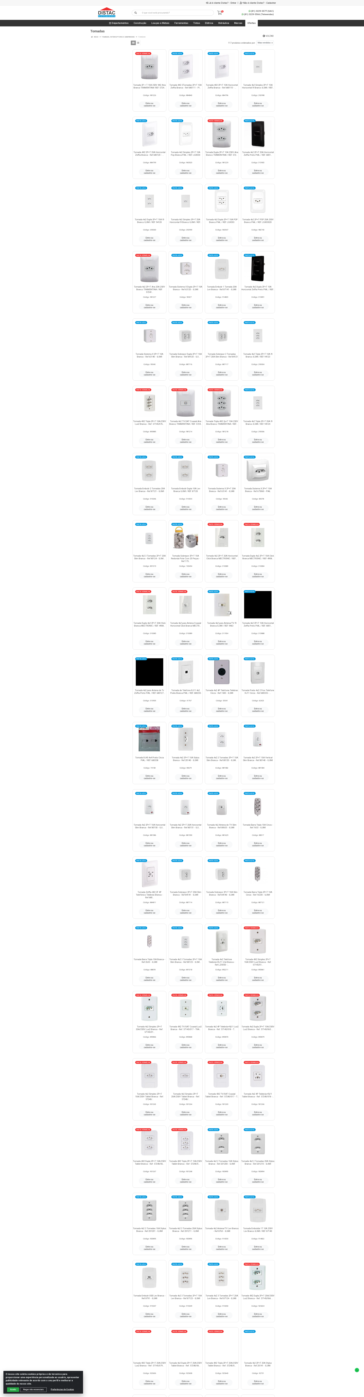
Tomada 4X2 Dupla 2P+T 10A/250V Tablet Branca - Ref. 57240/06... (149, 1162)
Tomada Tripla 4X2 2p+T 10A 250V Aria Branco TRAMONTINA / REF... (222, 422)
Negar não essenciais (33, 1389)
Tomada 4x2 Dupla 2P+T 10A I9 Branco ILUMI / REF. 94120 (149, 220)
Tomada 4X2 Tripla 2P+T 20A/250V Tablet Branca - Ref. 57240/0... (221, 1364)
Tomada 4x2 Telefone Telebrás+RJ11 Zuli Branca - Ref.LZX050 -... (222, 962)
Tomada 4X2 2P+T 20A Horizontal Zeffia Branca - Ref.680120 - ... (149, 153)
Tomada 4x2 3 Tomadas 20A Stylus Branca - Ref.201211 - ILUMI (185, 1229)
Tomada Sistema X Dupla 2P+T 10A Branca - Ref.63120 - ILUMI (185, 288)
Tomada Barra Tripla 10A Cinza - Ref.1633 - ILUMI (258, 826)
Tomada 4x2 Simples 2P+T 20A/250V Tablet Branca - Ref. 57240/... (185, 1097)
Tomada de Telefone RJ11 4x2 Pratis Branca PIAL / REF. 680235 (185, 691)
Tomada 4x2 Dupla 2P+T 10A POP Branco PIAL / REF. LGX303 (222, 220)
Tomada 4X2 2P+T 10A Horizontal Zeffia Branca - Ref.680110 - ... (222, 86)
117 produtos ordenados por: (241, 43)
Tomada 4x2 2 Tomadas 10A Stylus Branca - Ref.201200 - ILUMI (221, 1162)
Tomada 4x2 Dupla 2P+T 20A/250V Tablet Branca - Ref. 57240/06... (185, 1364)
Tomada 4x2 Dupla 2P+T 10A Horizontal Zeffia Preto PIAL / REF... (257, 288)
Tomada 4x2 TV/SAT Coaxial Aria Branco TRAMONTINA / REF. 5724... (185, 422)
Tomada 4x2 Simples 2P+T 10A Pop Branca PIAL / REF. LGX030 (185, 153)
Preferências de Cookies (62, 1389)
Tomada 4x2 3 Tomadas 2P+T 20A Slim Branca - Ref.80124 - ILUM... (149, 557)
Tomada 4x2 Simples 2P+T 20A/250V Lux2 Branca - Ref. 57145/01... (149, 1029)
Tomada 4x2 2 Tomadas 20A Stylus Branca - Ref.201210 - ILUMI (257, 1162)
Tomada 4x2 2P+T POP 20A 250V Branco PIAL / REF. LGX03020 (258, 220)
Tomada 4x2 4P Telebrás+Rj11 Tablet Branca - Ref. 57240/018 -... (258, 1095)
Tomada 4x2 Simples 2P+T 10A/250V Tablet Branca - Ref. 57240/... (149, 1097)
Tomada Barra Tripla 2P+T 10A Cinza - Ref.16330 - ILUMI (258, 893)
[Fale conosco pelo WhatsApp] (357, 1370)
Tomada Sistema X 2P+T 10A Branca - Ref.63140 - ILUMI (149, 355)
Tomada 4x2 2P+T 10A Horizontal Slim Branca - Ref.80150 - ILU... (149, 826)
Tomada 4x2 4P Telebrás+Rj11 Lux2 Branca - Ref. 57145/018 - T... (221, 1028)
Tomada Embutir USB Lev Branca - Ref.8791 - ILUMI (149, 1297)
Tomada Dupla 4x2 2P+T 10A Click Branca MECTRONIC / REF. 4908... (258, 557)
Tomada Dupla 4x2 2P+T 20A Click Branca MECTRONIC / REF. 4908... (150, 624)
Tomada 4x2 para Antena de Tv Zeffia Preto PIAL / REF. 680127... (149, 691)
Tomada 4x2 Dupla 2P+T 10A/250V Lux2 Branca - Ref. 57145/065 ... (258, 1028)
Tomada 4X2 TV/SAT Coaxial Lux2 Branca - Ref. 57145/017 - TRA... (185, 1028)
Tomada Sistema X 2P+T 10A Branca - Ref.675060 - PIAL (258, 490)
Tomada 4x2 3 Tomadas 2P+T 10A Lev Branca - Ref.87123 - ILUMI (185, 1297)
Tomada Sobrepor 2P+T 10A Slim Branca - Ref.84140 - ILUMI (221, 893)
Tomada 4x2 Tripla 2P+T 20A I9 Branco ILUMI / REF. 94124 (257, 422)
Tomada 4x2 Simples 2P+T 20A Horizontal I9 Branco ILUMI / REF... (185, 220)
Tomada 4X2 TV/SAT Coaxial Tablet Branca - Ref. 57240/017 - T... (221, 1095)
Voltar (269, 36)
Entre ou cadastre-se (149, 104)
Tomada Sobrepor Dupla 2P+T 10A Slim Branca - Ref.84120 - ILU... (185, 355)
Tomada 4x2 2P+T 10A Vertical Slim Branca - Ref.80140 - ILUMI (258, 759)
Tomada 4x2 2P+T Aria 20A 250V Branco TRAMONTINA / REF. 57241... (149, 289)
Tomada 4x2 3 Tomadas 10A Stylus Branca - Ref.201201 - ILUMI (149, 1229)
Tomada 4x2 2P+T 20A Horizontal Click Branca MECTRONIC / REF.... (222, 557)
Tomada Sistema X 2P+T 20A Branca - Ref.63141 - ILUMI (222, 490)
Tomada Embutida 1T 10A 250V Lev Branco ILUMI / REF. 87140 (258, 1229)
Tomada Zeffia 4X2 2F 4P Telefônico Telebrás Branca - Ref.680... (149, 895)
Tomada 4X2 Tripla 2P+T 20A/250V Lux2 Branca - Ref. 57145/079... (149, 1364)
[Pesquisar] (136, 13)
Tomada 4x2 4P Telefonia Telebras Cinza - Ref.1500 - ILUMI (222, 691)
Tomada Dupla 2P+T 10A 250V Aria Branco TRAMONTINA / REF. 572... (221, 153)
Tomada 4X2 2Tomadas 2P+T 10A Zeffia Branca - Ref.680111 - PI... (185, 86)
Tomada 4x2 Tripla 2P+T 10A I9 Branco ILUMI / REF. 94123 (257, 355)
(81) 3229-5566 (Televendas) (259, 14)
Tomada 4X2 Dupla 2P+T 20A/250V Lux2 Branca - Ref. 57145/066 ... (257, 1297)
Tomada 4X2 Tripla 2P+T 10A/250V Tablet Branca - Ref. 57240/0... (185, 1162)
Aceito (13, 1389)
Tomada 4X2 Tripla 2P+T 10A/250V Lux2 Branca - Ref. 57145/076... (149, 422)
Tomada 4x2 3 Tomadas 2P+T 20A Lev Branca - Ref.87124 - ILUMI (222, 1297)
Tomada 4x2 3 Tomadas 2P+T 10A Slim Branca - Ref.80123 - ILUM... (185, 960)
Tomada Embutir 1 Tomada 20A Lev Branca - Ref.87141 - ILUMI (222, 288)
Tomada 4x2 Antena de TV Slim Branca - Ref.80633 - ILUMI (221, 826)
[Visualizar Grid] (133, 43)
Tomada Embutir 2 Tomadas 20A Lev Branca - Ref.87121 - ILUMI (149, 490)
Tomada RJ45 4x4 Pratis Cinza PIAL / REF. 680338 (149, 759)
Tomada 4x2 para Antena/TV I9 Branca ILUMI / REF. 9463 (221, 624)
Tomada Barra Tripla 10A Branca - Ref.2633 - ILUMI (149, 960)
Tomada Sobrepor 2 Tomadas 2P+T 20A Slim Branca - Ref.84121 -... (222, 357)
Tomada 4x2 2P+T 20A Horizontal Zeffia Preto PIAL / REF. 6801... (258, 153)
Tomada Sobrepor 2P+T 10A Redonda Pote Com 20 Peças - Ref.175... (185, 558)
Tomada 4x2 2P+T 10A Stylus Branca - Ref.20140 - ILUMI (185, 759)
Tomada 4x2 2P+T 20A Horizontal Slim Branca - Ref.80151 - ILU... (185, 826)
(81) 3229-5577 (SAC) (262, 11)
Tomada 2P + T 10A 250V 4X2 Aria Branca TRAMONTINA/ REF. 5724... (149, 86)
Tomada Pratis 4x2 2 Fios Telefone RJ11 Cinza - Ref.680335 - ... (258, 691)
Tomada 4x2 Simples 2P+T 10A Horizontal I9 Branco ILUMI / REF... (258, 86)
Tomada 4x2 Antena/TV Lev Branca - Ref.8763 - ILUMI (221, 1229)
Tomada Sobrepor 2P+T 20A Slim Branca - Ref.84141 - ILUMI (185, 893)
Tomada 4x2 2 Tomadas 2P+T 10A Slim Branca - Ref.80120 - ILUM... (222, 759)
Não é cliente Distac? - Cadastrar (259, 3)
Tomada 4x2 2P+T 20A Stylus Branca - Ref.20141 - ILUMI (258, 1364)
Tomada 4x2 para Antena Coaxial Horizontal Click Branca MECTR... (185, 624)
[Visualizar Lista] (138, 43)
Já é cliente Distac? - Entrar (222, 3)
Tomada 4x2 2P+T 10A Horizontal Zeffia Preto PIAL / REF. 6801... (258, 624)
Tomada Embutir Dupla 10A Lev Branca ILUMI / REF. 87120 (185, 490)
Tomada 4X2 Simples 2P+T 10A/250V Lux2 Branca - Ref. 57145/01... (257, 962)
